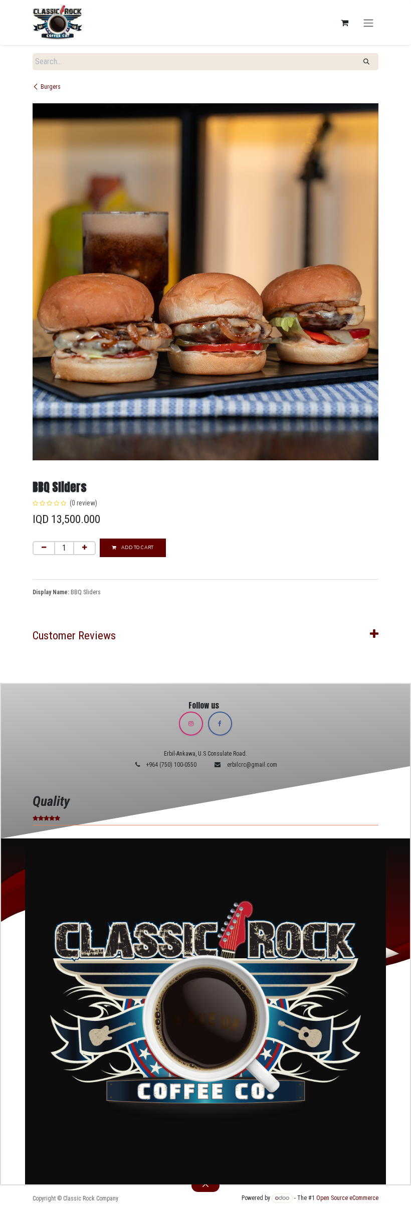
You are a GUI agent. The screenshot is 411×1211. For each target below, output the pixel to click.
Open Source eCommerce (347, 1197)
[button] (205, 1185)
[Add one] (84, 548)
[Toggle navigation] (368, 22)
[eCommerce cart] (344, 23)
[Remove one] (44, 548)
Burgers (51, 86)
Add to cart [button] (136, 548)
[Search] (366, 61)
